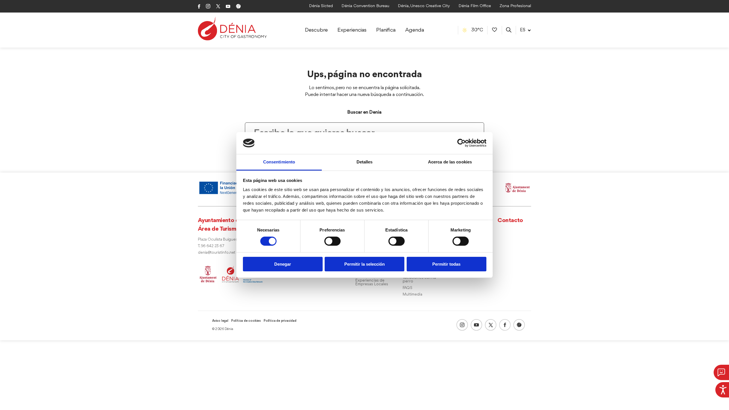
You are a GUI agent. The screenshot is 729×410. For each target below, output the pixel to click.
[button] (721, 372)
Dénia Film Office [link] (474, 6)
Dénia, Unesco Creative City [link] (424, 6)
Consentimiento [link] (279, 161)
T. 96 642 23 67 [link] (211, 246)
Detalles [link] (365, 161)
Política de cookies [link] (246, 321)
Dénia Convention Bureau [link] (365, 6)
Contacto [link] (510, 221)
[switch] (332, 241)
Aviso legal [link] (220, 321)
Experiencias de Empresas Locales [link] (371, 282)
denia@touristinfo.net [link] (216, 253)
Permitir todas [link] (446, 264)
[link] (722, 389)
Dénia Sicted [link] (321, 6)
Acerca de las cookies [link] (450, 161)
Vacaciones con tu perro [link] (419, 279)
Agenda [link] (414, 30)
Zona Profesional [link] (515, 6)
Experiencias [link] (351, 30)
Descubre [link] (316, 30)
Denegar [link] (282, 264)
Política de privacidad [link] (280, 321)
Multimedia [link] (412, 294)
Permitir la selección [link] (364, 264)
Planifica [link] (386, 30)
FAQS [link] (407, 288)
